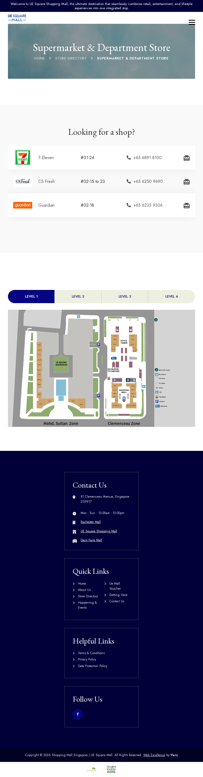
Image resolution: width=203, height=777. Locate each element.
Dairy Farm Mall (91, 540)
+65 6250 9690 (148, 181)
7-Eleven (46, 158)
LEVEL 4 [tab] (171, 296)
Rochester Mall (91, 522)
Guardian (46, 205)
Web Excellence (154, 755)
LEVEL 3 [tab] (125, 296)
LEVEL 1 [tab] (31, 296)
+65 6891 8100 (147, 158)
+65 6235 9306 (148, 205)
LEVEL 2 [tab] (78, 296)
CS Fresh (46, 181)
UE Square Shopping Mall (99, 531)
